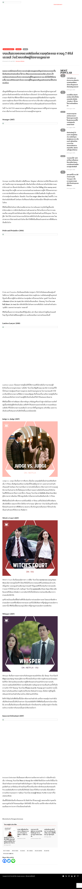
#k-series (30, 850)
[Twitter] (9, 861)
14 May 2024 (48, 836)
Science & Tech (46, 4)
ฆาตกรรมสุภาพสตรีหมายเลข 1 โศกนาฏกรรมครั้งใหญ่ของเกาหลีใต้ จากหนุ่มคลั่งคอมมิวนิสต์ (72, 119)
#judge (22, 850)
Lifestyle (37, 4)
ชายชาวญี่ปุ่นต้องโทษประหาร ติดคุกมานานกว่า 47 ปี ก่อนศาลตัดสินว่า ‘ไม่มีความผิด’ (23, 832)
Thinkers (67, 4)
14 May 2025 (8, 845)
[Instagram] (69, 876)
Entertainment (58, 4)
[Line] (13, 861)
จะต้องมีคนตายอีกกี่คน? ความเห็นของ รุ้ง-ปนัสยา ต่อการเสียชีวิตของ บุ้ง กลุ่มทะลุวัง (50, 831)
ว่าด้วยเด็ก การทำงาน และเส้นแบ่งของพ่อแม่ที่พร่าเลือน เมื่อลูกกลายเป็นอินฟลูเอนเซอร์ (73, 82)
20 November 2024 (36, 838)
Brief (24, 4)
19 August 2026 (71, 153)
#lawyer (46, 850)
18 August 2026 (71, 89)
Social (30, 4)
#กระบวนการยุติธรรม (8, 853)
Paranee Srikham (20, 61)
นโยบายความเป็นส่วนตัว (30, 876)
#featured (15, 850)
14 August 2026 (71, 188)
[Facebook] (5, 861)
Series (18, 49)
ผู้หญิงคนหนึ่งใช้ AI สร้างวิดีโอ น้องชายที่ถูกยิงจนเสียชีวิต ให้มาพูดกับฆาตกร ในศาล (9, 840)
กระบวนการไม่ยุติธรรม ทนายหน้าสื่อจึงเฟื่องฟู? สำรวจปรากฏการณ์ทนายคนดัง (36, 832)
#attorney (6, 850)
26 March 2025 (21, 838)
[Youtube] (71, 876)
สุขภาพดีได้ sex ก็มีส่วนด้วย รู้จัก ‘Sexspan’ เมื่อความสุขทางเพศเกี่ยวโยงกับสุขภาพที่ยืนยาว (73, 180)
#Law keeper (38, 850)
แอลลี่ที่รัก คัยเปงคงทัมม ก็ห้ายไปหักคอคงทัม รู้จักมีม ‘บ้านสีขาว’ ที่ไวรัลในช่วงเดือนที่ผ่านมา (73, 100)
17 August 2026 (71, 127)
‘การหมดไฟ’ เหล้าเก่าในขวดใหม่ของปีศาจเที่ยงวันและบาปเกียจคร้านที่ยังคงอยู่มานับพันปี (73, 162)
